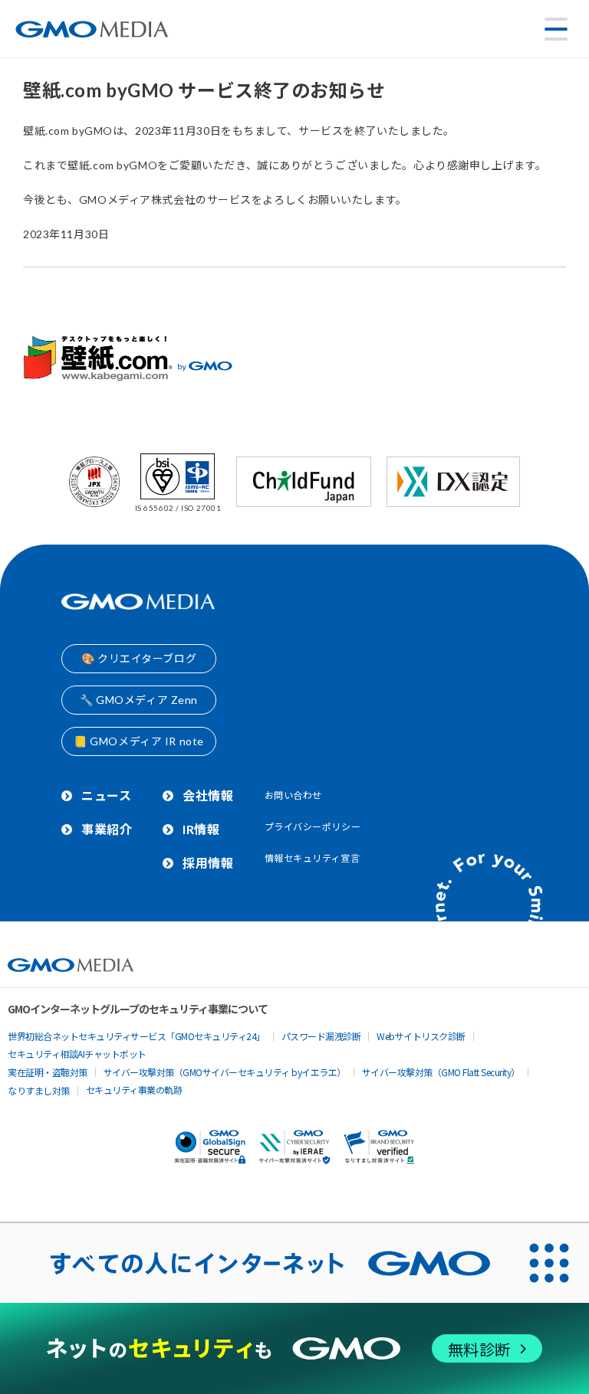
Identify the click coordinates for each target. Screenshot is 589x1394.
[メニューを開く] (556, 29)
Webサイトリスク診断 (421, 1035)
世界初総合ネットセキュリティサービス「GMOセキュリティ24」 (136, 1035)
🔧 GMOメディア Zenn (139, 699)
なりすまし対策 (39, 1090)
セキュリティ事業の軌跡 (134, 1089)
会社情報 (208, 795)
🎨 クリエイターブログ (138, 658)
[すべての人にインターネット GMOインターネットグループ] (254, 1263)
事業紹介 (106, 829)
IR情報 (201, 829)
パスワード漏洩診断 (321, 1035)
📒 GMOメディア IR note (139, 741)
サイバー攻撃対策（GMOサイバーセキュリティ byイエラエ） (225, 1071)
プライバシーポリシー (313, 827)
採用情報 (208, 863)
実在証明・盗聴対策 (47, 1071)
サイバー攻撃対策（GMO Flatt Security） (441, 1071)
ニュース (106, 795)
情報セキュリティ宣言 (312, 858)
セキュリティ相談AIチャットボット (77, 1053)
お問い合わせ (293, 795)
